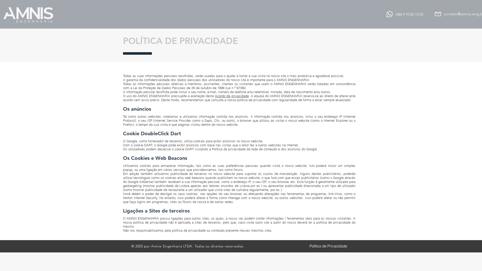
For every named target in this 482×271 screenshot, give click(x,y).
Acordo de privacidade (232, 96)
